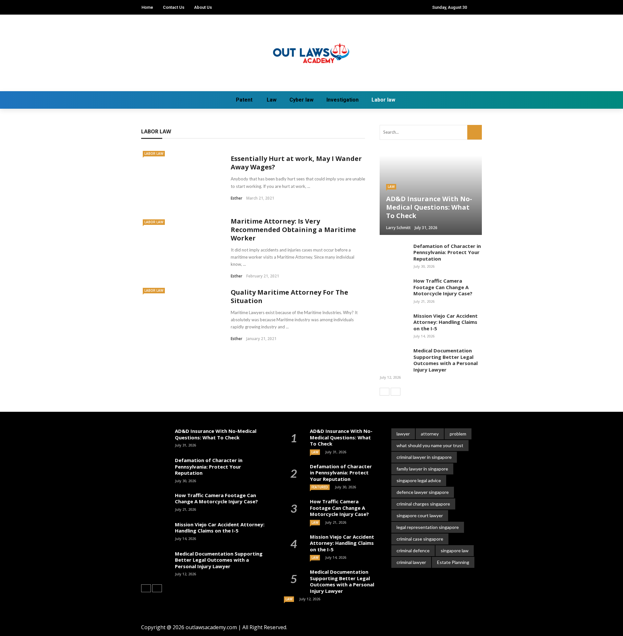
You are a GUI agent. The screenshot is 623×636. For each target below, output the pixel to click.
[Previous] (384, 392)
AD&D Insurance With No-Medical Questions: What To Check (215, 434)
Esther (236, 198)
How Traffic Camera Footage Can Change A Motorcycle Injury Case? (442, 287)
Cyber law (301, 100)
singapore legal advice (419, 480)
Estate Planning (453, 562)
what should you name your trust (430, 445)
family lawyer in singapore (422, 468)
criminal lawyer (411, 562)
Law (271, 100)
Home (147, 7)
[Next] (395, 392)
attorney (430, 433)
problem (458, 433)
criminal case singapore (420, 539)
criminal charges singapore (423, 504)
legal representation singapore (428, 527)
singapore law (455, 550)
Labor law (383, 100)
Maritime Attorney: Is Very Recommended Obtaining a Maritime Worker (293, 229)
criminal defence (413, 550)
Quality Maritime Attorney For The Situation (289, 296)
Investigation (342, 100)
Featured (320, 487)
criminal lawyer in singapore (424, 457)
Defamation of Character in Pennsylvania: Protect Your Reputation (447, 252)
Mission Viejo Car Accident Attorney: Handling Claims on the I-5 (445, 322)
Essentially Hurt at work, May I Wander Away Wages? (296, 162)
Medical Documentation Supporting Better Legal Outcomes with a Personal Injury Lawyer (445, 360)
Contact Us (173, 7)
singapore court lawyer (420, 515)
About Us (203, 7)
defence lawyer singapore (423, 492)
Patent (244, 100)
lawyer (403, 433)
